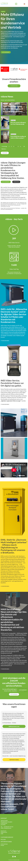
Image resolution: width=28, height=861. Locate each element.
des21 (18, 859)
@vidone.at (8, 828)
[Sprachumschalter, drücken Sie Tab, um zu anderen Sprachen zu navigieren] (25, 4)
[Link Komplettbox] (14, 108)
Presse (2, 845)
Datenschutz (4, 832)
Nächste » (3, 149)
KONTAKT (4, 818)
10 (24, 146)
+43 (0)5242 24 (7, 826)
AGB (2, 833)
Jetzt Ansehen (14, 453)
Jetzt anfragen (14, 432)
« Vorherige (4, 146)
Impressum (3, 831)
